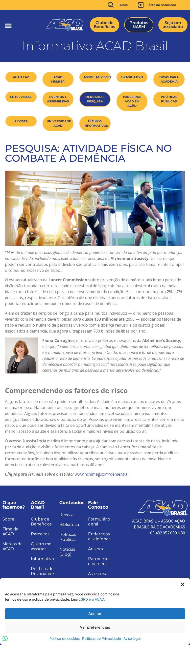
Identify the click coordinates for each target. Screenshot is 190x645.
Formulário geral (99, 521)
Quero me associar (41, 546)
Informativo (42, 558)
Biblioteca (69, 524)
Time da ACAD (10, 531)
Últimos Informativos (96, 123)
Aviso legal (132, 638)
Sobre (8, 519)
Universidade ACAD (59, 123)
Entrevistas (21, 97)
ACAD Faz (21, 77)
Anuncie (96, 549)
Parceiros (40, 534)
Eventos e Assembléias (58, 99)
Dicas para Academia (169, 79)
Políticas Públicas (169, 99)
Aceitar (95, 613)
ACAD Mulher (58, 79)
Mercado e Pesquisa (94, 99)
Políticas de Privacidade (101, 638)
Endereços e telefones (99, 536)
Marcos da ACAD (12, 546)
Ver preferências (95, 627)
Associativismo (97, 77)
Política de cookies (64, 638)
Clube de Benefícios (41, 521)
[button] (182, 584)
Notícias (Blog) (67, 552)
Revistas (67, 514)
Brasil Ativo (132, 77)
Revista (21, 121)
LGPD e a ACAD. (92, 599)
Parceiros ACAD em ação (132, 101)
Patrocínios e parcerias (99, 561)
